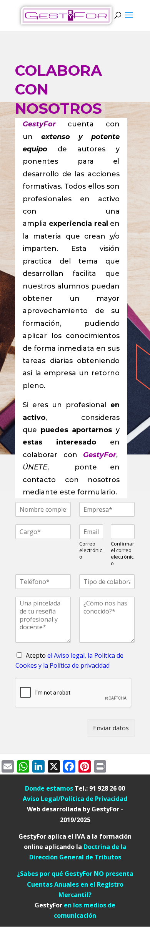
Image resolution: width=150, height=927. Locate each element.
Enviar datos (111, 728)
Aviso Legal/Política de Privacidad (75, 798)
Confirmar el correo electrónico (122, 554)
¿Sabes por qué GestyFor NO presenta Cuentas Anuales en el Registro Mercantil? (75, 884)
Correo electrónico (90, 550)
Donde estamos (50, 788)
